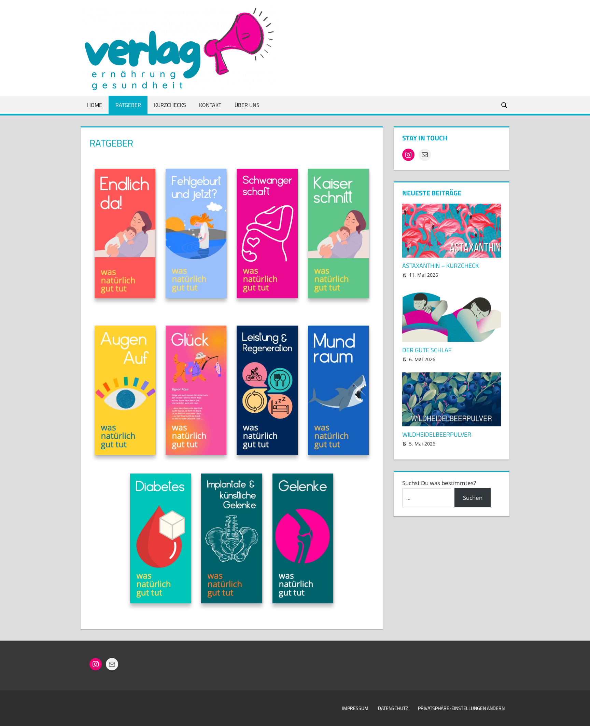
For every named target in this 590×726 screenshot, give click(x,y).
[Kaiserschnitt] (338, 235)
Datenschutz (393, 708)
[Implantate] (231, 540)
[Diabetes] (160, 540)
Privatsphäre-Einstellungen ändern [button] (461, 708)
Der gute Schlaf (426, 350)
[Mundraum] (338, 392)
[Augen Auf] (125, 392)
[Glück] (196, 392)
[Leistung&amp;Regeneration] (267, 392)
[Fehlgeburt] (196, 235)
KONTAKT (210, 105)
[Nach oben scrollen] (579, 715)
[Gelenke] (302, 540)
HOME (94, 105)
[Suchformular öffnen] (504, 105)
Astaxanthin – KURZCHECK (440, 265)
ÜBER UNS (247, 105)
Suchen (472, 498)
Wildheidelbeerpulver (436, 434)
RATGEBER (128, 105)
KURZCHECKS (170, 105)
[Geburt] (125, 235)
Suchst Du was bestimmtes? (439, 483)
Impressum (355, 708)
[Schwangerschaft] (267, 235)
